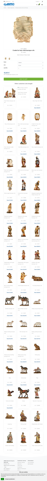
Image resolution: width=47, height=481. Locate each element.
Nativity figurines (11, 7)
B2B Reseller (30, 464)
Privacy (19, 470)
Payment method (21, 462)
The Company (31, 462)
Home (5, 7)
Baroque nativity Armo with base (21, 7)
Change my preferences (10, 479)
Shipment (19, 464)
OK (2, 479)
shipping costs (15, 74)
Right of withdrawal (21, 468)
